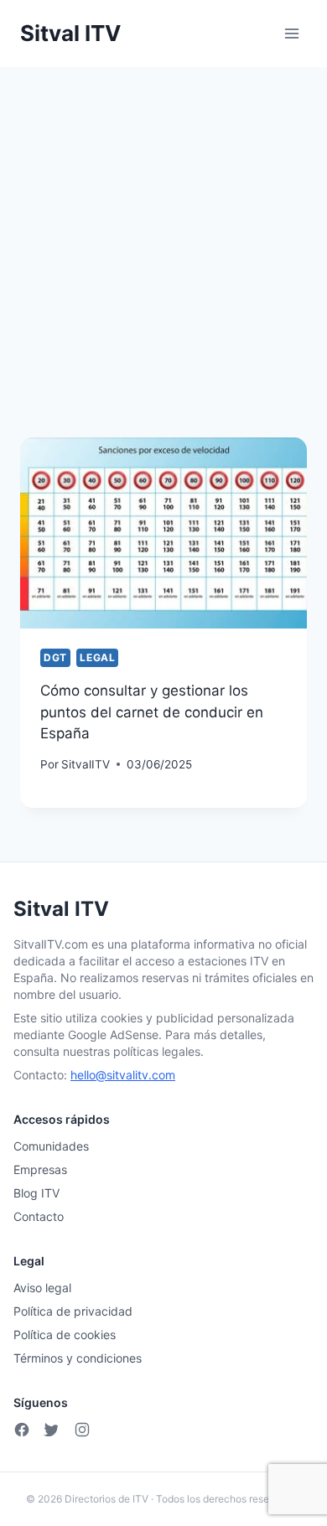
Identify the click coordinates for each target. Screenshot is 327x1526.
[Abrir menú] (291, 33)
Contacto (38, 1216)
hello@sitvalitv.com (122, 1075)
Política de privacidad (72, 1311)
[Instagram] (82, 1429)
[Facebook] (21, 1429)
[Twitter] (52, 1429)
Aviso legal (42, 1287)
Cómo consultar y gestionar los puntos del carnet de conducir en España (151, 712)
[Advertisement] (163, 238)
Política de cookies (64, 1334)
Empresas (40, 1169)
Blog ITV (36, 1193)
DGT (55, 657)
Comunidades (51, 1146)
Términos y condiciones (77, 1358)
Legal (97, 657)
